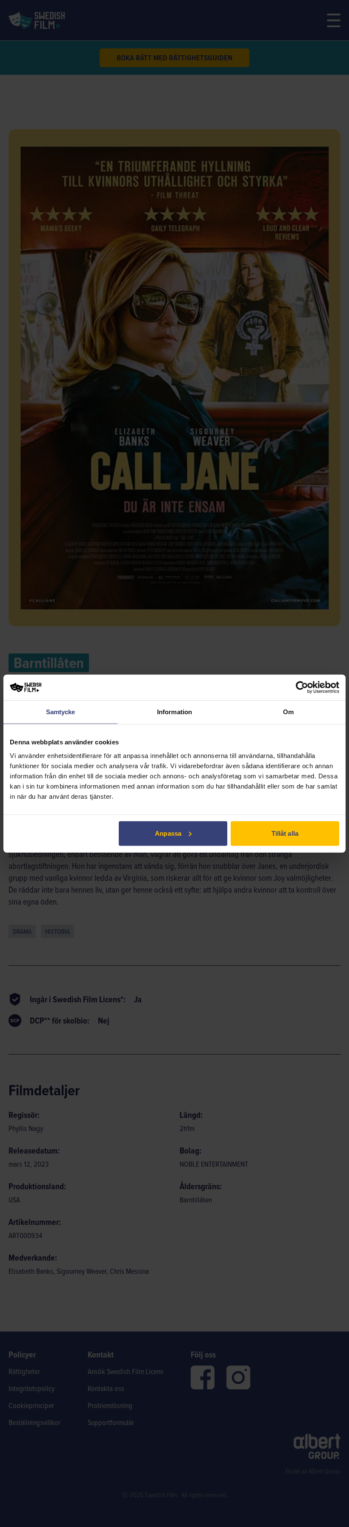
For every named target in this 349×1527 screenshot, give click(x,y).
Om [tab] (288, 711)
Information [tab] (174, 711)
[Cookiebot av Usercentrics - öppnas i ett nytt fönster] (302, 687)
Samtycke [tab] (60, 711)
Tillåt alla (285, 833)
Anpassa (168, 833)
